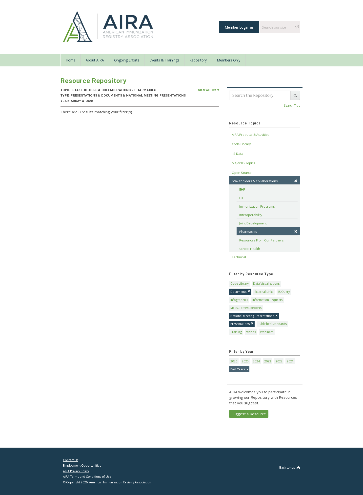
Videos (251, 332)
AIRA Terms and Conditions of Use (87, 477)
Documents (238, 292)
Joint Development (253, 223)
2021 (290, 361)
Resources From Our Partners (261, 240)
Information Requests (267, 300)
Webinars (266, 332)
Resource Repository (93, 80)
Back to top (287, 467)
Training (236, 332)
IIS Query (284, 292)
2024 (256, 361)
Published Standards (272, 324)
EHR (242, 189)
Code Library (239, 283)
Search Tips (292, 105)
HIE (241, 198)
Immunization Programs (257, 206)
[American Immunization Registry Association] (108, 26)
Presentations (240, 324)
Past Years (238, 369)
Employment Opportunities (82, 465)
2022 (279, 361)
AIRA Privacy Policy (76, 471)
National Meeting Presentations (252, 316)
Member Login (236, 27)
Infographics (239, 300)
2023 (267, 361)
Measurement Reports (246, 308)
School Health (249, 248)
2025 (245, 361)
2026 (233, 361)
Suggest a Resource (249, 413)
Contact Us (70, 460)
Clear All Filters (209, 90)
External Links (264, 292)
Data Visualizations (266, 283)
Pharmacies (248, 231)
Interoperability (250, 215)
